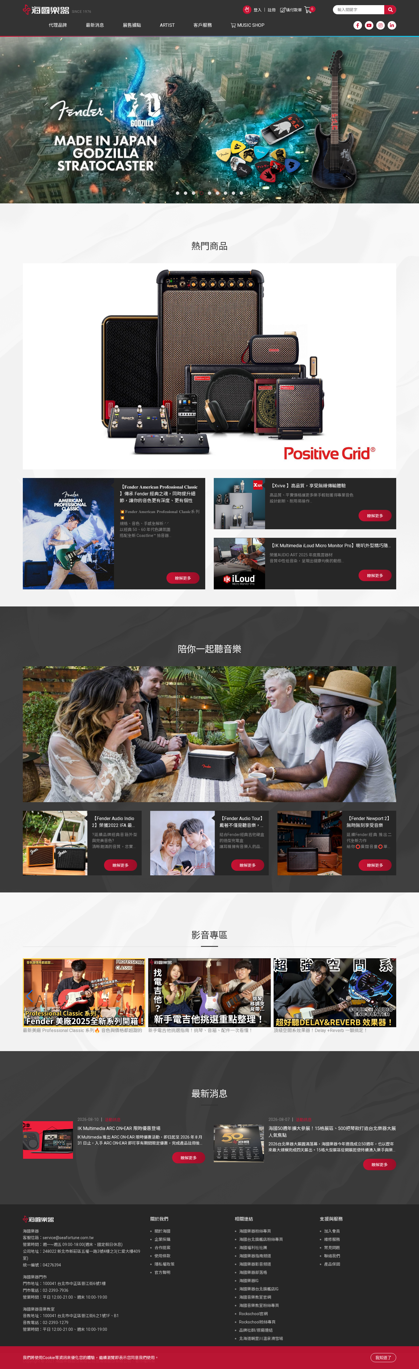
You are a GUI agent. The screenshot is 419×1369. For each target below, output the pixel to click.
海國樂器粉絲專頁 (255, 1231)
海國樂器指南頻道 (255, 1256)
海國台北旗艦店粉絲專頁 (261, 1239)
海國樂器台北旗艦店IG (258, 1289)
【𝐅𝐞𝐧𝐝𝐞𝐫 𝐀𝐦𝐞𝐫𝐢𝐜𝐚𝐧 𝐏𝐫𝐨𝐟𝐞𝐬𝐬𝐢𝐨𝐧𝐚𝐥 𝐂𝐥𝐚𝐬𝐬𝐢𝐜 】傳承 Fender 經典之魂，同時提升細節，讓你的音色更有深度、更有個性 (159, 493)
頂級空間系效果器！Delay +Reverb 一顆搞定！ (321, 1030)
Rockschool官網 (253, 1313)
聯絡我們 (332, 1256)
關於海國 (162, 1231)
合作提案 (162, 1247)
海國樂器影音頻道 (255, 1264)
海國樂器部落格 (253, 1272)
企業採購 (162, 1239)
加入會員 (332, 1231)
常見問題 (332, 1247)
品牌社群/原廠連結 (256, 1330)
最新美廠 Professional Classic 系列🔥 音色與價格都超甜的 (82, 1030)
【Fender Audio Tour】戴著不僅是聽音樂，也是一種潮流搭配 (241, 822)
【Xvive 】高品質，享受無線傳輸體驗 (308, 486)
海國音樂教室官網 (255, 1297)
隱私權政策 (164, 1264)
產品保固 (332, 1264)
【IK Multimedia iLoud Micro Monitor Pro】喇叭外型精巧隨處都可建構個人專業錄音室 (329, 546)
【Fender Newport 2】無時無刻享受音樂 (368, 822)
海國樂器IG (249, 1280)
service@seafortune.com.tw (68, 1237)
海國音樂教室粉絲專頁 (259, 1305)
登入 (258, 10)
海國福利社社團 (253, 1247)
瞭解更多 (183, 578)
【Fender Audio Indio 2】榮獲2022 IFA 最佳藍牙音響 (114, 822)
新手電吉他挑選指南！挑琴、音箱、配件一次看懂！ (200, 1030)
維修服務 (332, 1239)
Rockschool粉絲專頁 (257, 1322)
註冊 (272, 10)
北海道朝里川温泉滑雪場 (261, 1338)
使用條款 (162, 1256)
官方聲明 (162, 1272)
